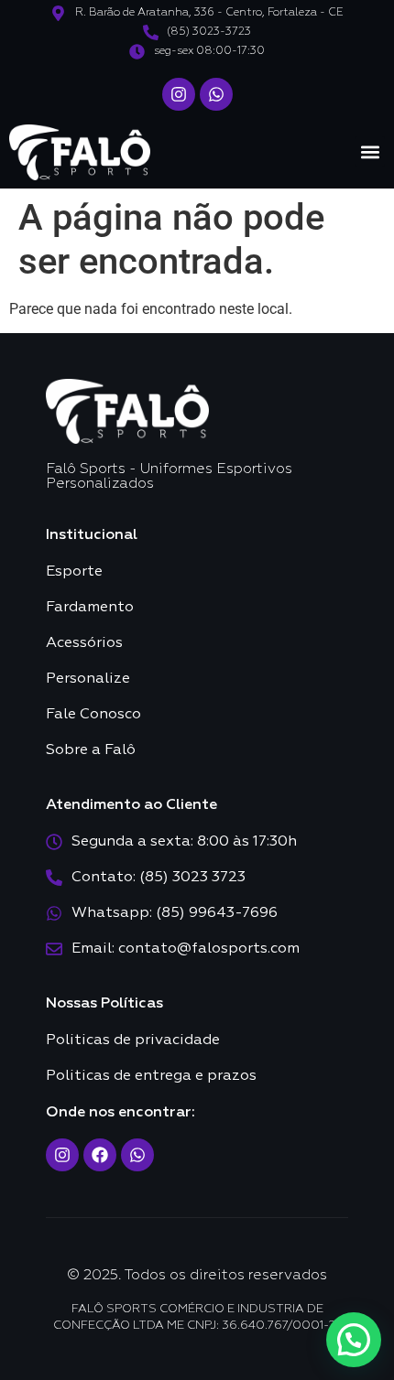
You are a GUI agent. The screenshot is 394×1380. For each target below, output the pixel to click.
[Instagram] (178, 94)
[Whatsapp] (216, 94)
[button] (370, 151)
